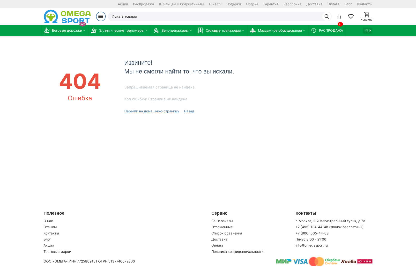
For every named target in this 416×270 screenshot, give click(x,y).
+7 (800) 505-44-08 (312, 233)
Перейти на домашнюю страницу (151, 111)
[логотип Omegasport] (67, 16)
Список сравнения (226, 233)
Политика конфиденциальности (237, 251)
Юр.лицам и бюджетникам (181, 4)
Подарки (233, 4)
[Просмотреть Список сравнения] (339, 16)
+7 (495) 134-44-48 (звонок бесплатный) (330, 227)
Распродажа (143, 4)
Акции (123, 4)
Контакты (364, 4)
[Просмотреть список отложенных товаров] (351, 16)
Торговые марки (57, 251)
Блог (348, 4)
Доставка (314, 4)
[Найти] (326, 16)
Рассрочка (292, 4)
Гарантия (270, 4)
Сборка (252, 4)
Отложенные (222, 227)
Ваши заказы (222, 221)
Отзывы (50, 227)
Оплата (333, 4)
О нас (213, 4)
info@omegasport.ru (312, 245)
